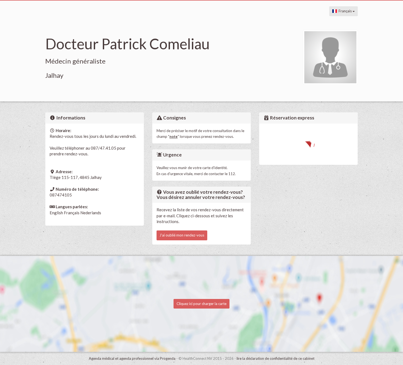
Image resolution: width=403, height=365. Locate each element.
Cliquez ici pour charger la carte (201, 303)
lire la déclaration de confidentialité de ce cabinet (275, 358)
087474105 (61, 194)
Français (345, 11)
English (56, 212)
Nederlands (90, 212)
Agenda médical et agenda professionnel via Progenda (132, 358)
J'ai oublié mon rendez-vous (182, 235)
